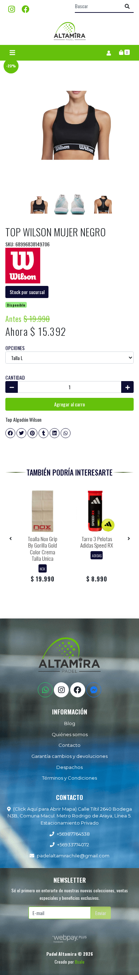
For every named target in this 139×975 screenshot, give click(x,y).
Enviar (100, 913)
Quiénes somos (70, 734)
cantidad (15, 377)
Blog (69, 723)
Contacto (69, 745)
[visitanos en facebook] (25, 8)
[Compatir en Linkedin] (55, 433)
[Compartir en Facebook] (10, 433)
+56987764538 (73, 834)
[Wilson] (22, 264)
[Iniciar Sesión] (108, 53)
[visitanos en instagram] (11, 8)
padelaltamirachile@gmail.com (73, 855)
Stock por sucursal (27, 292)
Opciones (15, 347)
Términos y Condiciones (69, 778)
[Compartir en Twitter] (21, 433)
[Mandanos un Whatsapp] (45, 689)
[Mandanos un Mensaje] (93, 689)
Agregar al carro (69, 404)
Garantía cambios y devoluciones (69, 756)
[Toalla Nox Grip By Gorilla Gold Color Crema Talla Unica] (42, 511)
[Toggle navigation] (12, 53)
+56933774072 (73, 844)
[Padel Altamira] (69, 31)
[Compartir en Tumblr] (43, 433)
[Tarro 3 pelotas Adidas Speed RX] (96, 511)
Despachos (69, 767)
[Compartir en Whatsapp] (66, 433)
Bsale (79, 961)
